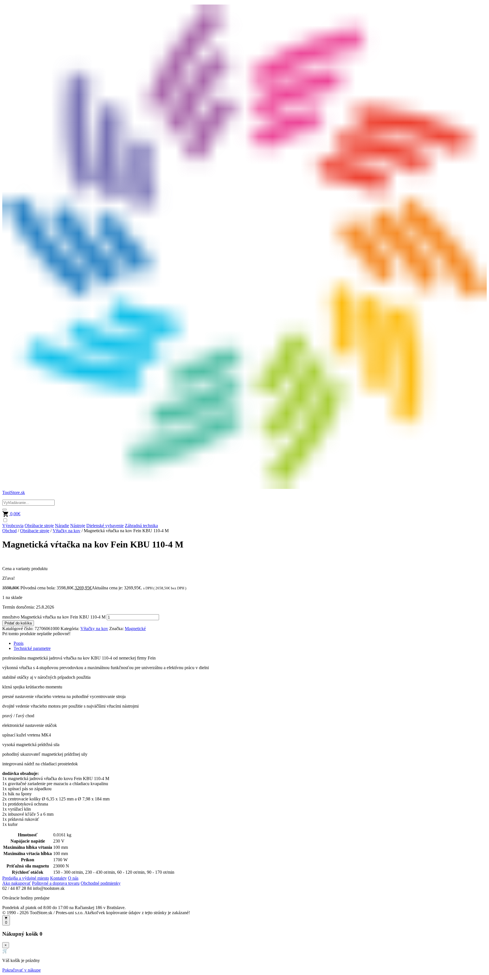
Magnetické (135, 628)
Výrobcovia (12, 525)
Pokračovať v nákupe (21, 970)
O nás (73, 878)
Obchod (9, 530)
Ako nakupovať (16, 883)
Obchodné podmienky (101, 883)
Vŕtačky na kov (66, 530)
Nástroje (77, 525)
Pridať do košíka (18, 623)
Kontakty (58, 878)
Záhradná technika (141, 525)
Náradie (62, 525)
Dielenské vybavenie (105, 525)
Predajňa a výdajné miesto (25, 878)
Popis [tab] (18, 643)
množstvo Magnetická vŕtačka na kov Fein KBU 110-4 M (54, 617)
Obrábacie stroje (39, 525)
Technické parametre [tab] (32, 648)
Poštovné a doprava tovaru (56, 883)
